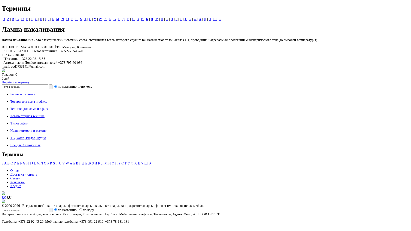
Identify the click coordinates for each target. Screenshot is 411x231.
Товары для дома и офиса (28, 101)
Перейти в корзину (16, 82)
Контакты (17, 182)
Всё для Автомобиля (25, 145)
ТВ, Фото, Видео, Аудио (28, 138)
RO (4, 197)
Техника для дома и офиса (29, 109)
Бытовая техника (22, 94)
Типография (19, 123)
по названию (67, 86)
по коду (86, 86)
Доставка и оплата (23, 174)
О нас (14, 170)
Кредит (15, 186)
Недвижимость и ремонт (28, 130)
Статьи (15, 178)
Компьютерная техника (27, 116)
